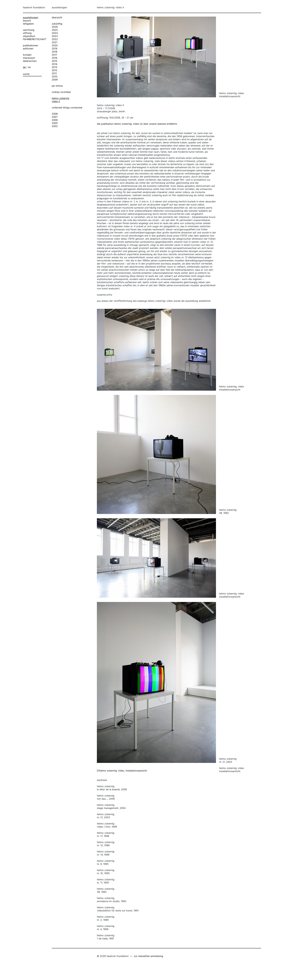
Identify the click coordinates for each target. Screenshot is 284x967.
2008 (55, 113)
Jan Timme (57, 85)
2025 (55, 29)
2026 (55, 26)
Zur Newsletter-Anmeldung (148, 956)
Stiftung (27, 33)
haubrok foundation (34, 7)
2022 (55, 39)
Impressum (29, 57)
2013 (54, 67)
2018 (54, 51)
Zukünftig (57, 23)
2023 (55, 36)
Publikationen (30, 45)
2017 (54, 54)
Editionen (28, 48)
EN (29, 67)
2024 (55, 33)
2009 (55, 79)
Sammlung (28, 29)
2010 (54, 76)
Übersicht (57, 17)
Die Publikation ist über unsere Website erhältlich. (137, 123)
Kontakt (27, 54)
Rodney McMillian (61, 92)
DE (24, 67)
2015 (54, 60)
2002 (55, 126)
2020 (55, 45)
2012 (54, 70)
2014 (54, 64)
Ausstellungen (30, 17)
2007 (55, 116)
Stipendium (29, 36)
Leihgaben (28, 23)
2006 (55, 119)
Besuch (27, 20)
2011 (54, 73)
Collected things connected (67, 107)
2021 (54, 42)
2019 (54, 48)
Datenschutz (30, 60)
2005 (55, 123)
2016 (54, 57)
